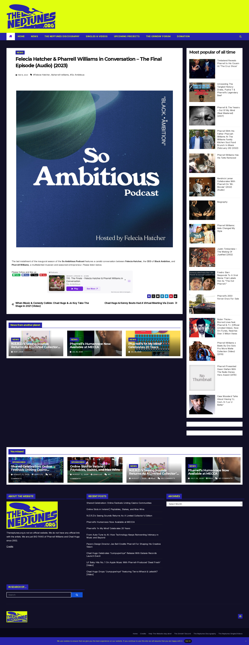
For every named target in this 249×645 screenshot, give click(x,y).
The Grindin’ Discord (182, 634)
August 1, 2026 (139, 478)
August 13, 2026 (21, 474)
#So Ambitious (77, 74)
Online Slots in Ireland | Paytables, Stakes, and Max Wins (95, 468)
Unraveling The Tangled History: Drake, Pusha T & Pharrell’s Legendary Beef (227, 90)
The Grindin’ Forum (158, 36)
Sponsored (19, 462)
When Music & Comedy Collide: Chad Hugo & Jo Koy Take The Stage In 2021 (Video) (52, 305)
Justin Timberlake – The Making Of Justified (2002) (227, 252)
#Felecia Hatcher (41, 74)
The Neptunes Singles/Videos (230, 634)
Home (21, 36)
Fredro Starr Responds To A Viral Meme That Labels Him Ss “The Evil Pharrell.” (227, 278)
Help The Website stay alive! (160, 634)
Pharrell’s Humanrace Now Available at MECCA (90, 345)
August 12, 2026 (80, 474)
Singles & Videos (96, 36)
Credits (9, 546)
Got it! (188, 641)
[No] (245, 641)
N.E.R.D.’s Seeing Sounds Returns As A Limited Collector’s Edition (35, 347)
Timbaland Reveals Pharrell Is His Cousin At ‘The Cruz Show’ (228, 63)
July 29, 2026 (197, 478)
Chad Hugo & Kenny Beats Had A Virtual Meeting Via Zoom (139, 303)
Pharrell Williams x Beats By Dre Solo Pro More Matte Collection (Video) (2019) (226, 349)
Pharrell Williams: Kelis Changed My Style (226, 228)
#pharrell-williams (60, 74)
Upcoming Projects (126, 36)
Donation (183, 36)
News (34, 36)
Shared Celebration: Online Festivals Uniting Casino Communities (31, 470)
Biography (222, 202)
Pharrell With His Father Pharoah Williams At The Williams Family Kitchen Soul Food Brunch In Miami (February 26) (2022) (227, 139)
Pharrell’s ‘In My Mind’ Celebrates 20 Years (145, 345)
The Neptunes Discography (61, 36)
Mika (153, 478)
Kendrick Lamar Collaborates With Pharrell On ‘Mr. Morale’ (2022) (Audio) (226, 184)
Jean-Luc (39, 474)
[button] (240, 36)
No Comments (168, 478)
